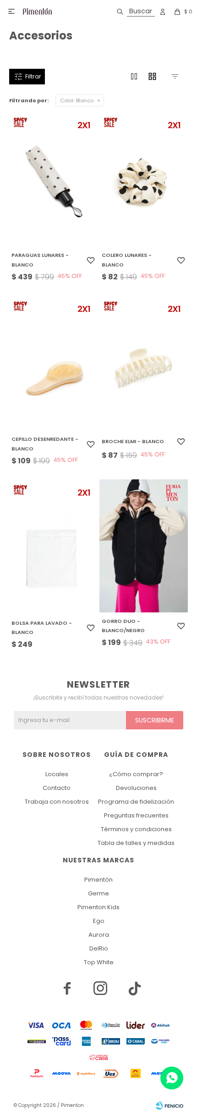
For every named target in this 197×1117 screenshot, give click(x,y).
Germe (98, 893)
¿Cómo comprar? (136, 774)
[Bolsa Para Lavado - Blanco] (53, 545)
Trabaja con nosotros (57, 801)
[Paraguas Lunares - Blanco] (53, 178)
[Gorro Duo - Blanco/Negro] (143, 545)
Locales (56, 774)
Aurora (98, 934)
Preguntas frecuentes (136, 815)
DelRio (98, 948)
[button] (134, 11)
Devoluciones (136, 788)
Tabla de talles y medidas (136, 843)
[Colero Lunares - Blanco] (143, 178)
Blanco (76, 100)
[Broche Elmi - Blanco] (143, 362)
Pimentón (98, 879)
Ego (98, 921)
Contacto (57, 788)
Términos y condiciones (136, 829)
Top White (99, 962)
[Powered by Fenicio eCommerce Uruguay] (169, 1105)
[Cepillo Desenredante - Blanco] (53, 362)
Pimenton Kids (98, 907)
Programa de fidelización (136, 801)
